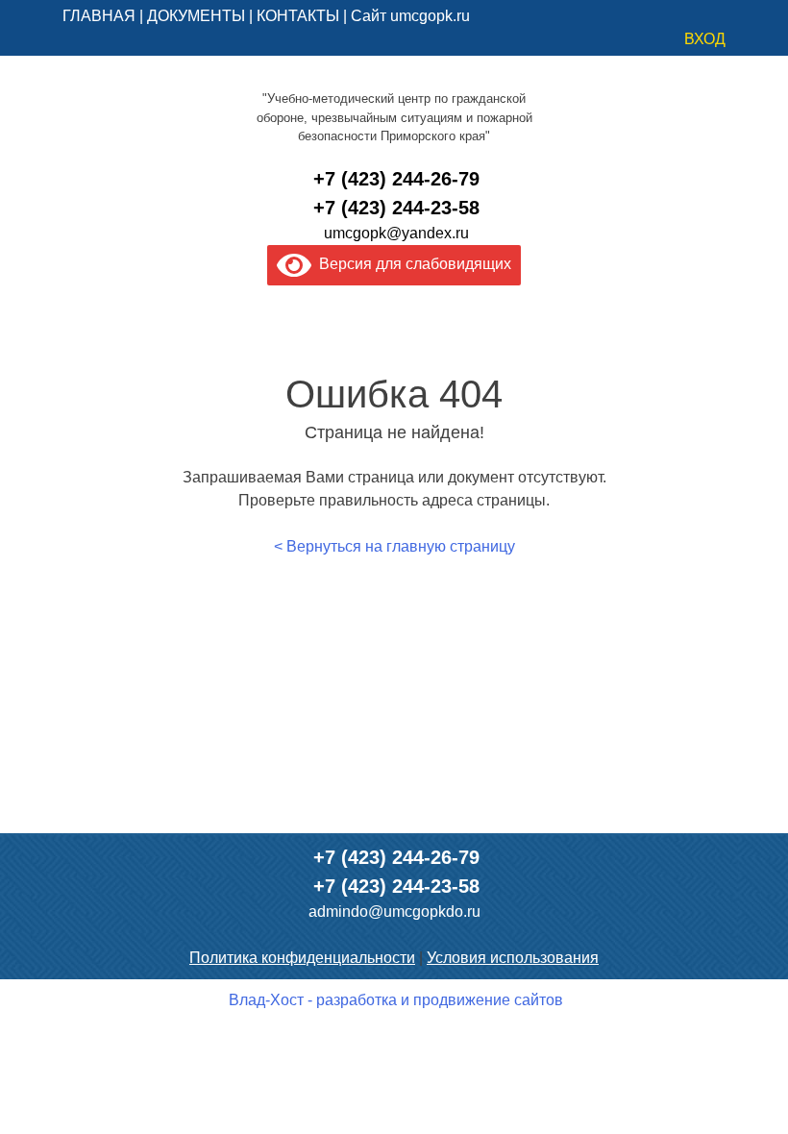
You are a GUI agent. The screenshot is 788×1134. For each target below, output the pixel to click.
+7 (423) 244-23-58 (396, 207)
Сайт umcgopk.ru (410, 16)
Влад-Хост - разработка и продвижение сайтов (396, 1000)
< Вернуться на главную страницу (394, 546)
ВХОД (705, 39)
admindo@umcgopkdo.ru (394, 911)
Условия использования (513, 957)
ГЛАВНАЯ (98, 16)
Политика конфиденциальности (302, 957)
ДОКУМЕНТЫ (196, 16)
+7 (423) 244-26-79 (396, 178)
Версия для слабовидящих (411, 264)
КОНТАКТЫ (298, 16)
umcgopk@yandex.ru (396, 233)
